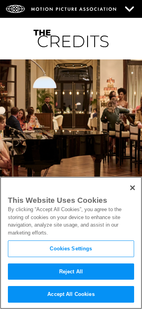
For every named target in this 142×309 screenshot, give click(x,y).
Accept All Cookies (70, 294)
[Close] (132, 187)
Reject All (71, 272)
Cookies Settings (71, 249)
